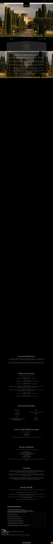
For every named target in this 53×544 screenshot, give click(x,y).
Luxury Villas (2, 3)
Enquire (44, 1)
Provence (35, 358)
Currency (2, 530)
